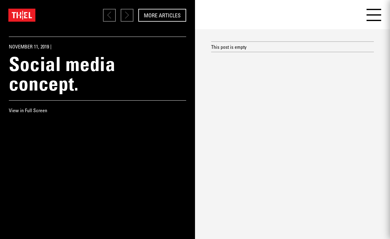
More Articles (162, 15)
